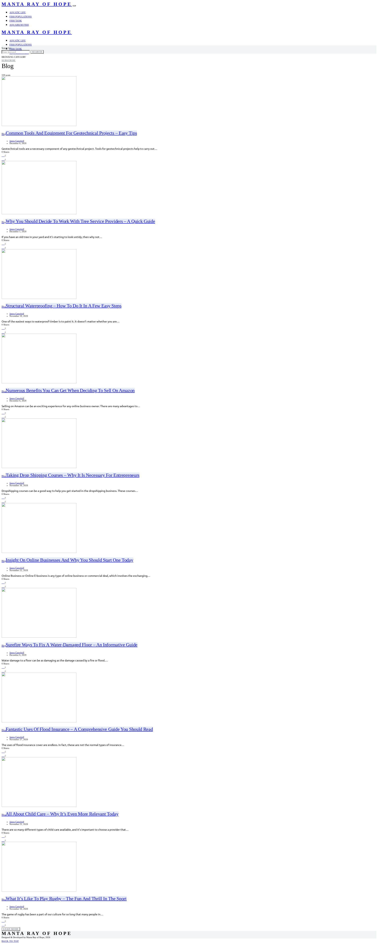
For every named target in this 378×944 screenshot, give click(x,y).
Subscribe (9, 60)
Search (37, 52)
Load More (11, 929)
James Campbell (16, 141)
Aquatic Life (17, 12)
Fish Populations (20, 16)
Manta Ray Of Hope (37, 4)
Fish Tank (15, 20)
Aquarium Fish (19, 25)
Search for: (7, 48)
